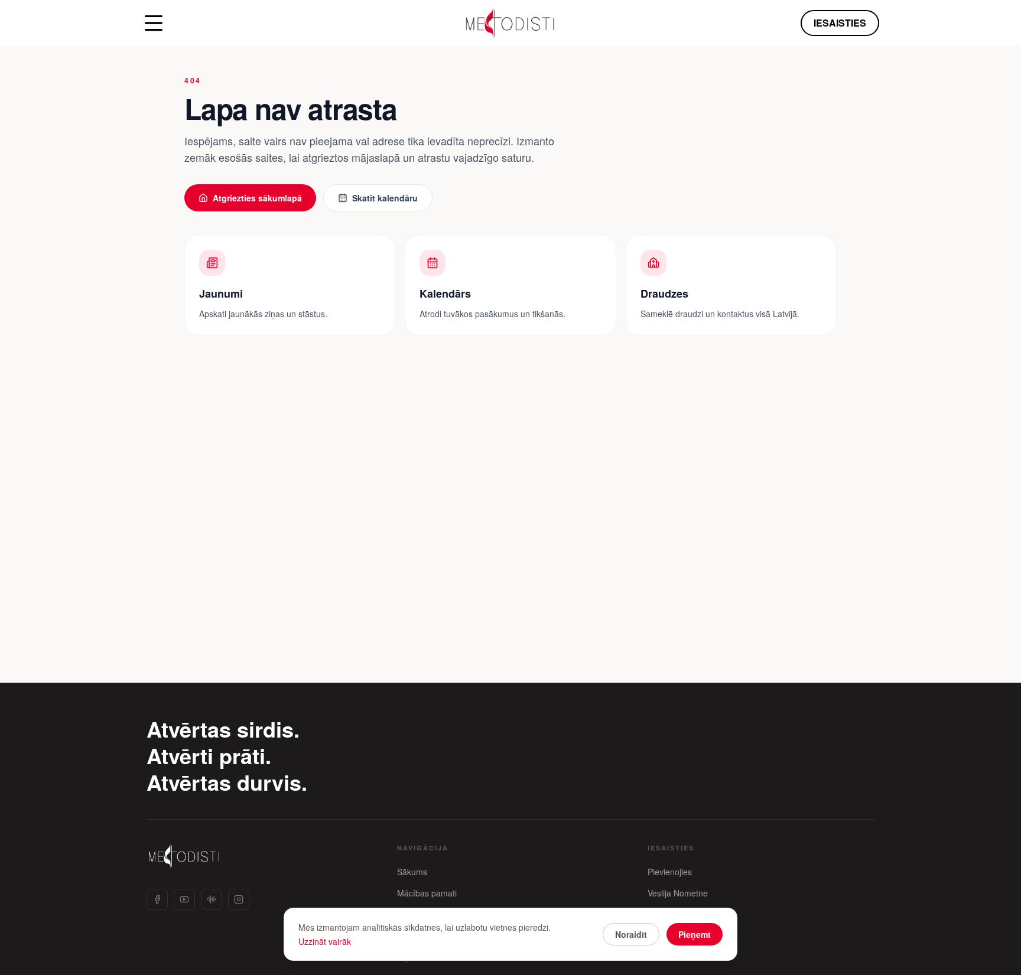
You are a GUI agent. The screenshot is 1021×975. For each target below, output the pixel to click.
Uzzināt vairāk (324, 941)
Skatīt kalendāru (385, 198)
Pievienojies (670, 872)
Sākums (412, 872)
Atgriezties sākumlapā (257, 198)
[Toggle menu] (153, 23)
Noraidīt (631, 934)
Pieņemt (694, 934)
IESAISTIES (840, 23)
